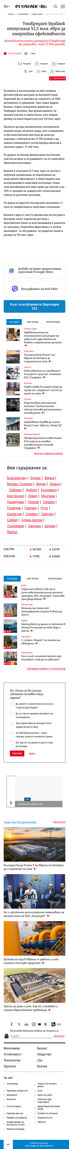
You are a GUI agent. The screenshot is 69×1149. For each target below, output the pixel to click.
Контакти (11, 1099)
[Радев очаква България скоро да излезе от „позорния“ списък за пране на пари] (13, 388)
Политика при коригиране (44, 1100)
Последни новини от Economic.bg (46, 668)
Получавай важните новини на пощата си (34, 1030)
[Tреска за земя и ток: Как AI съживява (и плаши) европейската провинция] (34, 985)
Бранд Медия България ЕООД (49, 1107)
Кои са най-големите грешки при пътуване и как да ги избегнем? (41, 658)
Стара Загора (31, 520)
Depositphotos (46, 1145)
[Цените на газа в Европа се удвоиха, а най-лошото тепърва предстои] (34, 938)
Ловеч (32, 496)
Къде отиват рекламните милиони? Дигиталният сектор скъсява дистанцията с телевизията (43, 407)
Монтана (48, 496)
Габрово (15, 490)
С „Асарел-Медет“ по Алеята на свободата (40, 642)
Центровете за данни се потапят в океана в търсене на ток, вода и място (43, 627)
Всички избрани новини (48, 453)
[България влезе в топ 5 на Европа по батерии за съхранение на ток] (13, 356)
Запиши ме (59, 1036)
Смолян (47, 514)
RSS (59, 1024)
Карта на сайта (45, 1095)
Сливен (32, 514)
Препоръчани (53, 322)
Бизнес (42, 1048)
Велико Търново (19, 484)
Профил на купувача (17, 1117)
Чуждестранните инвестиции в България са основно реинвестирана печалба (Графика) (43, 442)
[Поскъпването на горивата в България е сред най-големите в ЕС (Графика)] (13, 372)
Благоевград (17, 478)
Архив (32, 753)
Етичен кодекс (14, 1106)
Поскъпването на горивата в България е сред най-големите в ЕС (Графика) (42, 374)
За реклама (12, 1083)
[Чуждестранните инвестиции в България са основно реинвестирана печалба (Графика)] (13, 439)
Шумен (50, 526)
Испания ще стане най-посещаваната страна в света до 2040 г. (41, 611)
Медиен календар (15, 1129)
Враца (54, 484)
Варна (49, 478)
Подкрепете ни (45, 1117)
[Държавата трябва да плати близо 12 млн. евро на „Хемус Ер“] (13, 423)
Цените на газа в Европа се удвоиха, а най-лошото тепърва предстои (31, 961)
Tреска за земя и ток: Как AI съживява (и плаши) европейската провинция (31, 1008)
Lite (27, 799)
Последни (14, 322)
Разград (31, 508)
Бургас (35, 478)
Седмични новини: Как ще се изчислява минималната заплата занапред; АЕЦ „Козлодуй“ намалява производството (42, 594)
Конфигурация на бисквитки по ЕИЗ (16, 1123)
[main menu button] (62, 6)
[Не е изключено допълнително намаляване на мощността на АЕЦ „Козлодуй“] (34, 891)
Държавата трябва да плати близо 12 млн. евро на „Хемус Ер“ (43, 423)
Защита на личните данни (47, 1085)
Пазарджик (15, 502)
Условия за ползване (48, 1113)
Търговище (15, 526)
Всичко (42, 1066)
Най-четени (32, 322)
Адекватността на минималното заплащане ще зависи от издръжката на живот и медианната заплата (43, 337)
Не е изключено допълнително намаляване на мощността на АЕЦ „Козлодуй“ (34, 914)
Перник (33, 502)
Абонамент (12, 1095)
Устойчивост (13, 1054)
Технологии (12, 1060)
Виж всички (59, 822)
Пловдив (14, 508)
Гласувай (17, 753)
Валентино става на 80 (30, 804)
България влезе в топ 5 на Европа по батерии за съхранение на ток (39, 358)
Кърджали (49, 490)
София (12, 520)
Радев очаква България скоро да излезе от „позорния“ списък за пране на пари (43, 390)
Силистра (14, 514)
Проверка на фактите (17, 1090)
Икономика (23, 14)
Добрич (31, 490)
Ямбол (12, 532)
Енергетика (37, 14)
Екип (40, 1090)
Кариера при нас (15, 1113)
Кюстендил (15, 496)
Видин (41, 484)
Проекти (10, 1066)
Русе (44, 508)
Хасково (34, 526)
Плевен (49, 502)
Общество (44, 1054)
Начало (11, 14)
